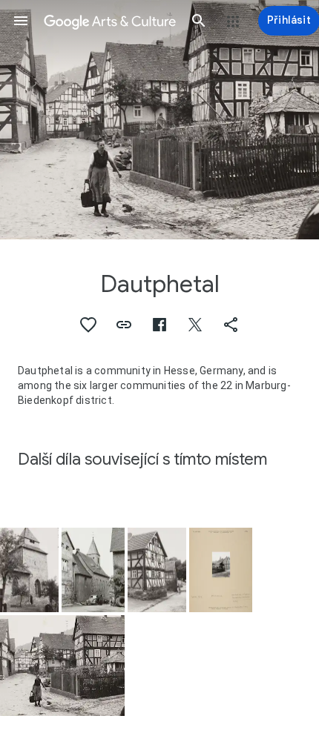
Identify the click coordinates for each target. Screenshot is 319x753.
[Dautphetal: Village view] (220, 570)
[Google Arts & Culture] (110, 21)
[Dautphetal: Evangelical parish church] (29, 570)
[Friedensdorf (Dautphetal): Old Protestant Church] (93, 570)
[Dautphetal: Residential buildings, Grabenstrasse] (62, 665)
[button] (21, 21)
